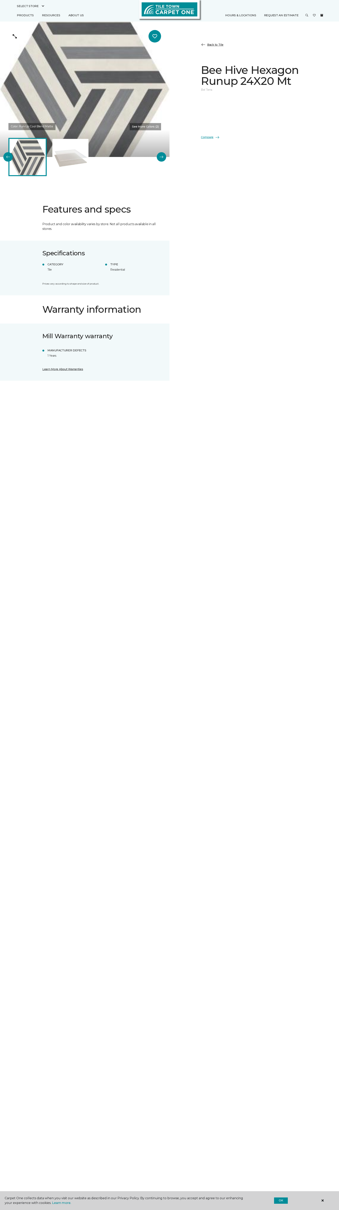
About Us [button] (76, 15)
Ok (281, 1200)
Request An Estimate (281, 15)
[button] (307, 15)
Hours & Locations (240, 15)
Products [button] (25, 15)
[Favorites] (314, 15)
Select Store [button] (28, 6)
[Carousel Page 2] (70, 157)
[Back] (8, 157)
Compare (207, 137)
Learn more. (61, 1203)
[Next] (161, 157)
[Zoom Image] (14, 36)
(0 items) (321, 15)
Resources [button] (51, 15)
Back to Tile (215, 44)
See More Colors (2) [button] (145, 126)
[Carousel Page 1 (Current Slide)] (27, 157)
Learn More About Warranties (62, 369)
